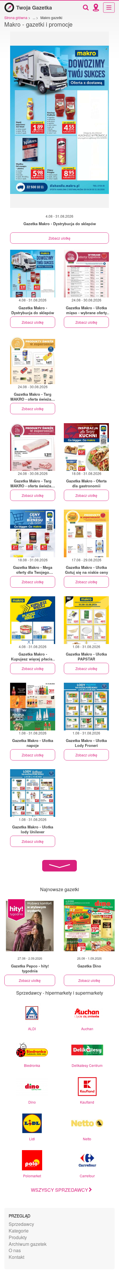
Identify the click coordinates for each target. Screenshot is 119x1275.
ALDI (32, 1028)
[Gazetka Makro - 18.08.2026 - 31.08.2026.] (86, 447)
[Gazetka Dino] (89, 925)
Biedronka (32, 1065)
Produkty (18, 1237)
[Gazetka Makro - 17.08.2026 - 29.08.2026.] (86, 533)
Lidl (32, 1138)
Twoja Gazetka (34, 7)
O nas (15, 1250)
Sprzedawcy (21, 1224)
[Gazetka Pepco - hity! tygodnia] (29, 925)
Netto (87, 1138)
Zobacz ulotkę (59, 238)
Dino (32, 1102)
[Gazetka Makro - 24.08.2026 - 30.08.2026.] (86, 273)
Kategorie (19, 1230)
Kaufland (87, 1102)
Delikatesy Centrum (87, 1065)
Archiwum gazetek (28, 1244)
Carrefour (87, 1175)
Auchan (87, 1028)
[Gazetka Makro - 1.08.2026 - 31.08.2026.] (86, 620)
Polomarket (32, 1175)
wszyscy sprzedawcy (59, 1190)
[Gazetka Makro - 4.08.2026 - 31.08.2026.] (59, 123)
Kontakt (16, 1257)
